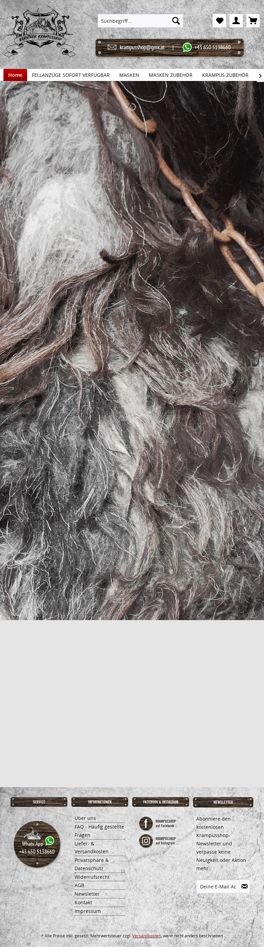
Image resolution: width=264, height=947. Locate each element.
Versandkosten (146, 936)
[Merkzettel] (219, 21)
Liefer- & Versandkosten (92, 847)
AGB (79, 885)
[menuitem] (141, 21)
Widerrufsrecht (92, 877)
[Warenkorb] (253, 21)
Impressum (88, 911)
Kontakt (83, 902)
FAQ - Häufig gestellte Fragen (99, 830)
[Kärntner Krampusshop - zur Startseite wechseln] (39, 41)
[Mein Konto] (236, 21)
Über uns (85, 818)
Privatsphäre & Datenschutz (92, 864)
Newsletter (87, 894)
